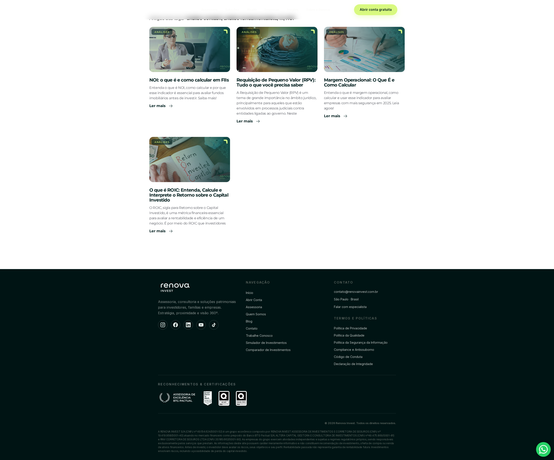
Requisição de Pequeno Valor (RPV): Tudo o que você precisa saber (276, 82)
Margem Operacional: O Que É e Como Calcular (359, 82)
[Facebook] (175, 325)
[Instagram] (162, 325)
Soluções (232, 9)
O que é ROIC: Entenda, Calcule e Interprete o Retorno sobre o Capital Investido (188, 195)
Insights (292, 9)
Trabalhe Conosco (259, 335)
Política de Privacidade (350, 328)
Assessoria (209, 9)
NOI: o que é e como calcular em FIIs (189, 80)
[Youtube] (201, 325)
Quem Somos (256, 314)
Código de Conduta (348, 357)
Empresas (272, 9)
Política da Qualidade (349, 335)
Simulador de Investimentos (266, 343)
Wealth (252, 9)
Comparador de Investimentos (268, 350)
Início (249, 293)
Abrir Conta (254, 300)
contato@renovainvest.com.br (356, 291)
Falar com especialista (350, 307)
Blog (249, 321)
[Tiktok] (214, 325)
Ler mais (158, 106)
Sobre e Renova (318, 9)
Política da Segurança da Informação (361, 342)
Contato (252, 328)
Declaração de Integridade (353, 364)
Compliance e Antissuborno (354, 349)
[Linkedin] (188, 325)
